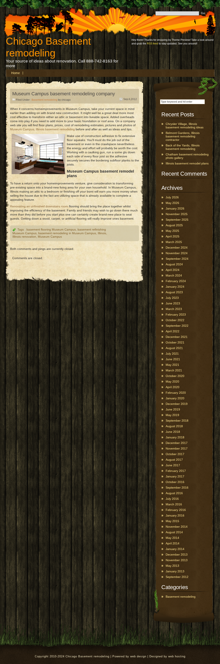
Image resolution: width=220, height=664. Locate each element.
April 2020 (172, 387)
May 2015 (172, 521)
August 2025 (174, 225)
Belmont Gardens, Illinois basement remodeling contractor (183, 136)
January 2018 (175, 437)
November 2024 (177, 253)
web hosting (176, 656)
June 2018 (173, 431)
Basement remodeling (44, 99)
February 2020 (176, 392)
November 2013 (177, 560)
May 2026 (172, 203)
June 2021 (173, 359)
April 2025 (172, 236)
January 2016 (175, 515)
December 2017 (177, 443)
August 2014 (174, 532)
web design (138, 656)
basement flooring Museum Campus (51, 229)
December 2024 (177, 247)
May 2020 (172, 381)
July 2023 (172, 297)
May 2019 (172, 415)
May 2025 (172, 230)
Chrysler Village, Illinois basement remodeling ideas (184, 125)
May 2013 (172, 565)
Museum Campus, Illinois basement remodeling (42, 129)
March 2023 (174, 309)
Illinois (102, 233)
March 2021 (174, 370)
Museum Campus (50, 236)
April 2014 (172, 543)
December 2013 (177, 554)
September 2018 (177, 420)
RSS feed (152, 43)
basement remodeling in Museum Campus (67, 233)
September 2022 (177, 325)
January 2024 (175, 286)
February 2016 (176, 510)
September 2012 (177, 577)
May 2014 (172, 537)
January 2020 (175, 398)
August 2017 (174, 459)
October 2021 (175, 342)
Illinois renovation (24, 236)
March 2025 (174, 242)
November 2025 (177, 214)
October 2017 (175, 454)
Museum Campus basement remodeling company (63, 93)
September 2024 (177, 258)
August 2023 (174, 292)
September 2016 (177, 487)
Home (15, 73)
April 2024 (172, 270)
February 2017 (176, 471)
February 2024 (176, 281)
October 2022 (175, 320)
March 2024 (174, 275)
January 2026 (175, 208)
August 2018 (174, 426)
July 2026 (172, 197)
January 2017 (175, 476)
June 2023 (173, 303)
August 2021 (174, 348)
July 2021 (172, 353)
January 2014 (175, 549)
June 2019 (173, 409)
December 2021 (177, 337)
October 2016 (175, 482)
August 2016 (174, 493)
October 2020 (175, 376)
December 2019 (177, 404)
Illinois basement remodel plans (187, 163)
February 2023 (176, 314)
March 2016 (174, 504)
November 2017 (177, 448)
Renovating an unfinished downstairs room (39, 206)
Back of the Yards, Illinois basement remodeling (183, 147)
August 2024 (174, 264)
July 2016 (172, 498)
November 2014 (177, 526)
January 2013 (175, 571)
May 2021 (172, 364)
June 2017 (173, 465)
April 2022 (172, 331)
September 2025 (177, 219)
